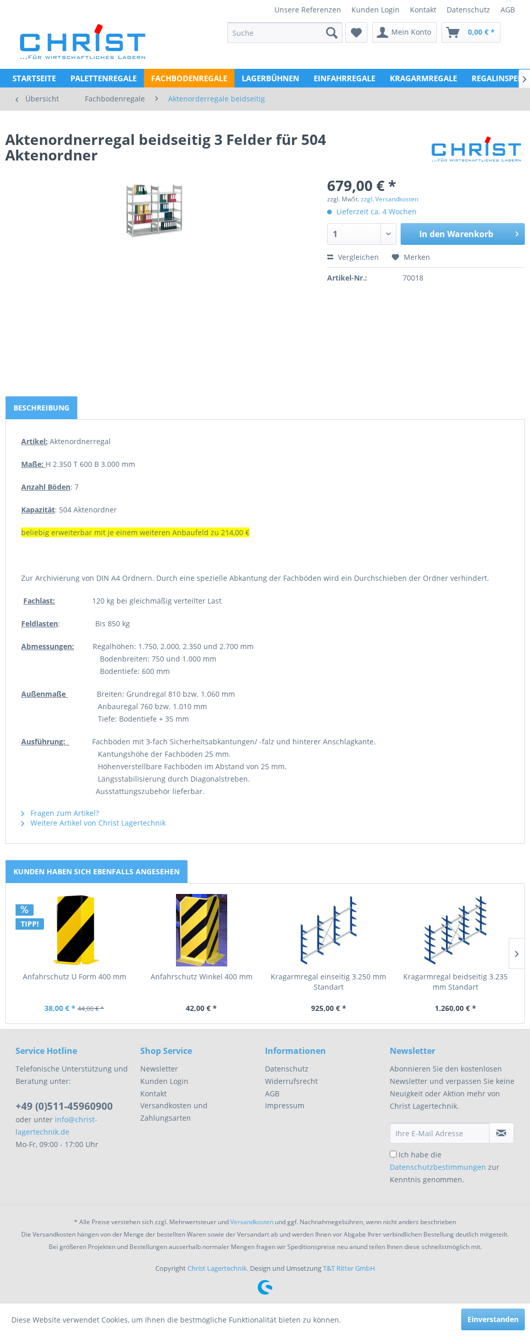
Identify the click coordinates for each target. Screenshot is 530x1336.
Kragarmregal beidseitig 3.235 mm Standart (455, 982)
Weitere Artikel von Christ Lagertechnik (97, 823)
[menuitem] (307, 9)
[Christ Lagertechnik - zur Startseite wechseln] (82, 35)
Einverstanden (493, 1319)
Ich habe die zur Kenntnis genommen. (444, 1167)
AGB (507, 9)
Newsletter (159, 1069)
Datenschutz (468, 9)
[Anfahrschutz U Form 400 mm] (74, 930)
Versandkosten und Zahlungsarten (174, 1111)
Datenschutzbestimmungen (438, 1167)
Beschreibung (41, 408)
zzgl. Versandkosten (389, 199)
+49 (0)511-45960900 (64, 1106)
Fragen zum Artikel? (63, 813)
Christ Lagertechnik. (218, 1268)
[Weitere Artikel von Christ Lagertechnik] (477, 149)
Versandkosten (251, 1221)
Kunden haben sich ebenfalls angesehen (96, 871)
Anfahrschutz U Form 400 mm (74, 976)
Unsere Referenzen (307, 9)
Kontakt (423, 9)
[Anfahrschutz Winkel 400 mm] (201, 930)
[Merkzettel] (356, 32)
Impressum (284, 1105)
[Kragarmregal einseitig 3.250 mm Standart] (328, 930)
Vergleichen (357, 257)
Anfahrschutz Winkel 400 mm (202, 976)
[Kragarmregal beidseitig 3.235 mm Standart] (456, 930)
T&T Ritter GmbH (349, 1268)
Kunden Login (375, 9)
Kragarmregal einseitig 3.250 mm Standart (328, 982)
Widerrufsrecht (291, 1081)
